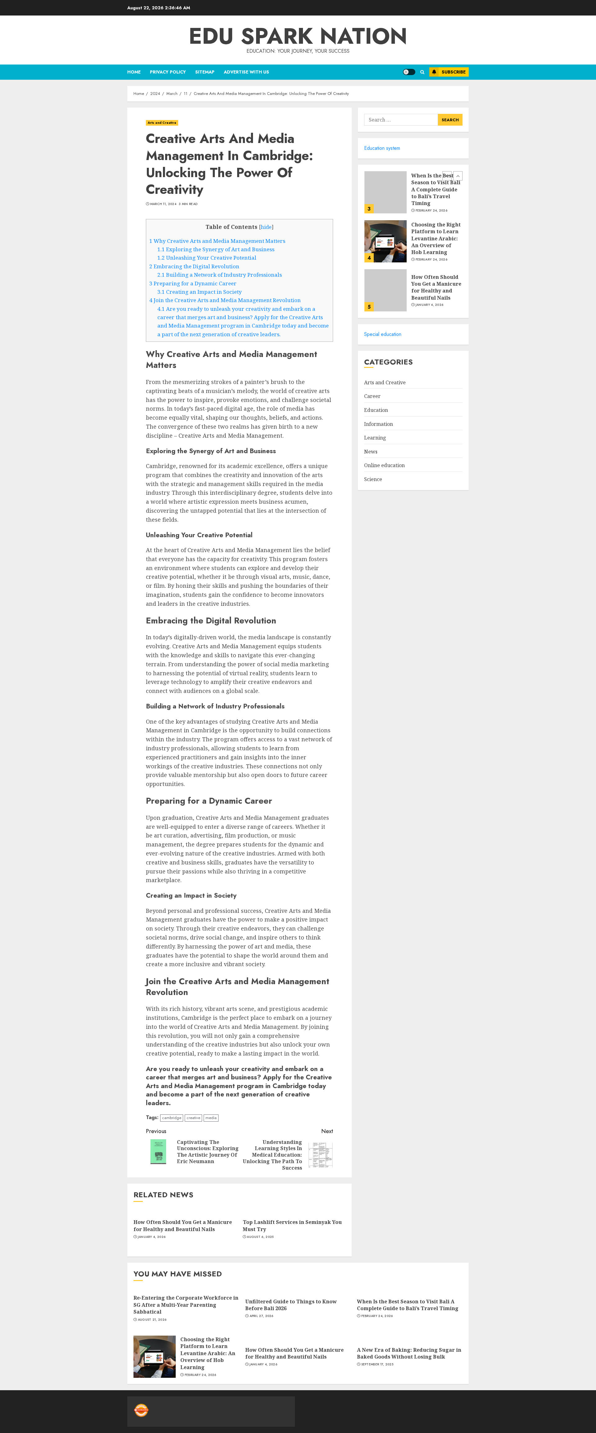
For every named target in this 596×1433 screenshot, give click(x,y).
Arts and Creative (162, 122)
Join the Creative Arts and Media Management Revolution (225, 300)
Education (376, 410)
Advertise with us (246, 72)
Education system (382, 148)
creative (193, 1118)
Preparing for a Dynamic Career (193, 283)
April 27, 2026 (261, 1316)
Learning (375, 437)
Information (378, 424)
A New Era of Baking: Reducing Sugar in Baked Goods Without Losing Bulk (409, 1353)
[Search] (422, 72)
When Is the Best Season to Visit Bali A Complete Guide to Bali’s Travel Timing (435, 189)
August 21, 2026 (152, 1320)
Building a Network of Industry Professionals (219, 274)
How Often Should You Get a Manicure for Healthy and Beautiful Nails (182, 1225)
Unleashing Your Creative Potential (206, 257)
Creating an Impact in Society (199, 291)
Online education (384, 465)
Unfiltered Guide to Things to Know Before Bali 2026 (291, 1305)
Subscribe (454, 72)
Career (372, 396)
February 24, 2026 (431, 210)
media (211, 1118)
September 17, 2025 (377, 1364)
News (370, 451)
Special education (382, 334)
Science (373, 479)
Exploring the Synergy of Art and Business (215, 249)
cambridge (171, 1118)
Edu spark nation (298, 36)
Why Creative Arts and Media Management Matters (217, 240)
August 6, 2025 (260, 1237)
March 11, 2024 (163, 204)
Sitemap (204, 72)
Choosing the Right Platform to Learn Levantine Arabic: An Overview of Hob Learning (436, 238)
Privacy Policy (168, 72)
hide (266, 227)
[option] (413, 195)
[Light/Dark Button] (409, 72)
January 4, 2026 (152, 1237)
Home (134, 72)
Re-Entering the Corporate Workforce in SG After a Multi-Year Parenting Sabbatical (185, 1304)
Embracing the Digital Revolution (194, 266)
